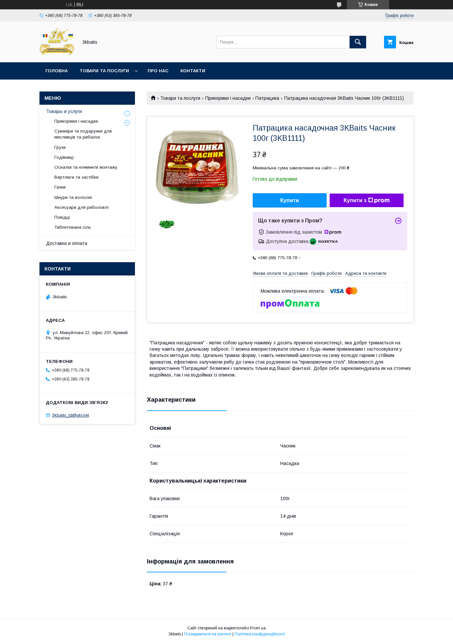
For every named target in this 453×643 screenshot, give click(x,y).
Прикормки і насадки (228, 98)
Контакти (192, 70)
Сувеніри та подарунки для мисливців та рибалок (83, 134)
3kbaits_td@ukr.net (70, 415)
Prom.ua (258, 628)
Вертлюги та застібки (76, 177)
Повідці (62, 217)
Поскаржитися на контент (207, 634)
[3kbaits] (56, 53)
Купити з (355, 200)
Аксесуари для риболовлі (81, 207)
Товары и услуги (64, 111)
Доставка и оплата (66, 243)
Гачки (60, 187)
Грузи (60, 147)
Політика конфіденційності (259, 634)
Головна (56, 70)
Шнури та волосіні (73, 197)
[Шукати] (358, 42)
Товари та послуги (104, 70)
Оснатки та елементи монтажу (85, 167)
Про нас (158, 70)
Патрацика (267, 98)
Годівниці (64, 157)
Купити (289, 200)
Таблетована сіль (72, 227)
